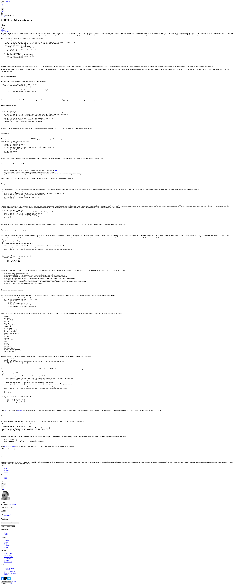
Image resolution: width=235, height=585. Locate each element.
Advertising (7, 569)
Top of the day (5, 523)
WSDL (57, 170)
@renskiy (13, 504)
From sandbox (5, 31)
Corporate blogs (9, 568)
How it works (8, 553)
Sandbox (7, 547)
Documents (7, 558)
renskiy (3, 16)
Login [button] (2, 11)
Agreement (7, 560)
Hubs (6, 544)
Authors (6, 545)
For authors (7, 555)
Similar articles (14, 523)
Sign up (6, 534)
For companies (8, 557)
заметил (19, 410)
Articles (6, 540)
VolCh (6, 410)
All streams (7, 1)
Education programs (10, 573)
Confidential (8, 562)
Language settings (6, 581)
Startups (6, 574)
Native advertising (9, 571)
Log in (6, 533)
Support (14, 581)
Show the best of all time (8, 526)
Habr (10, 583)
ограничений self (9, 446)
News (6, 542)
